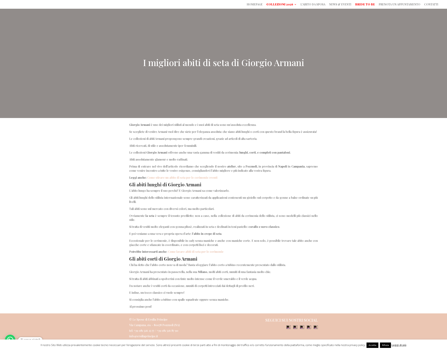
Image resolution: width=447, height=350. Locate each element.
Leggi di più (399, 345)
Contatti (431, 4)
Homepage (255, 4)
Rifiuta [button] (385, 345)
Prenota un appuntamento (399, 4)
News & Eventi (340, 4)
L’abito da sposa (313, 4)
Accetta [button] (372, 345)
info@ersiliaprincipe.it (143, 336)
